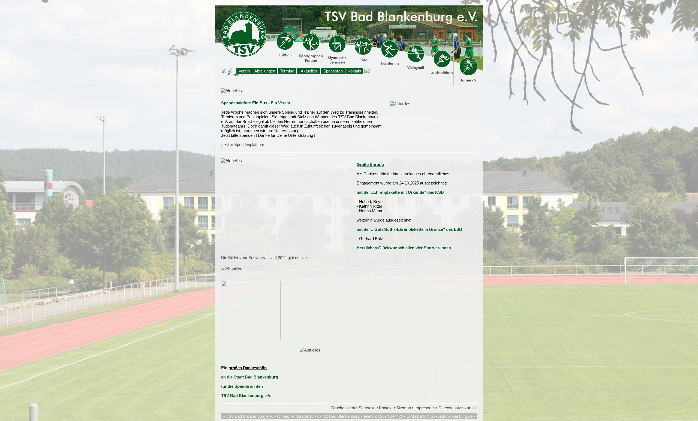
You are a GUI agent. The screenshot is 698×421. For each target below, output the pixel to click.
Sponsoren (333, 71)
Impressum (424, 407)
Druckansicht (343, 407)
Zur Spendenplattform (246, 144)
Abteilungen (264, 71)
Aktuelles (309, 71)
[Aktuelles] (400, 103)
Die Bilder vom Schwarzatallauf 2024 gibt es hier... (265, 257)
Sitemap (403, 407)
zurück (471, 407)
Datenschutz (449, 407)
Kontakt (354, 71)
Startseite (367, 407)
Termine (287, 71)
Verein (244, 71)
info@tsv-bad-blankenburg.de (446, 416)
